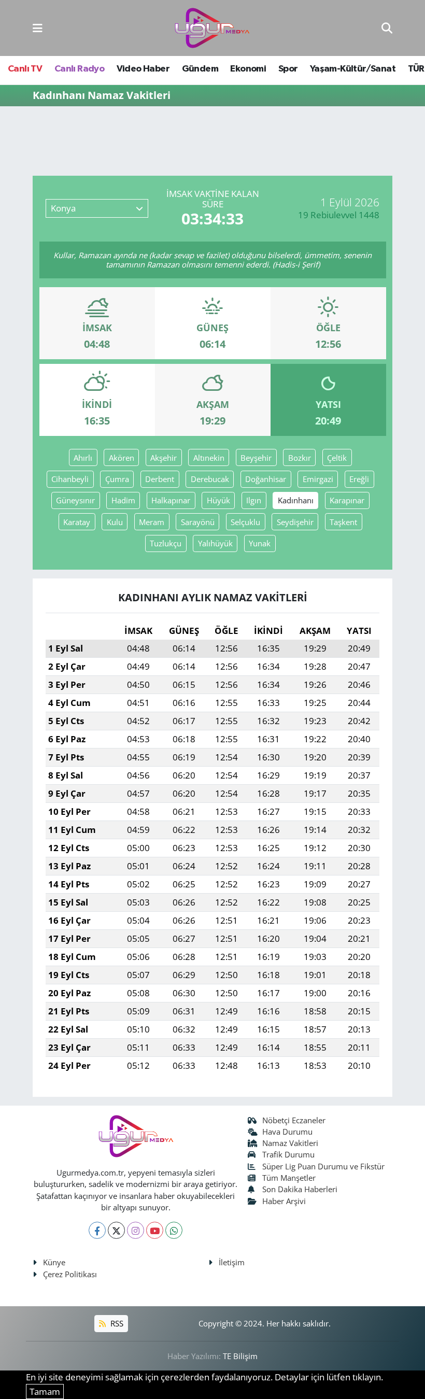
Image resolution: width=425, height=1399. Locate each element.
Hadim (123, 500)
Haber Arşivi (284, 1201)
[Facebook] (97, 1230)
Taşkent (343, 522)
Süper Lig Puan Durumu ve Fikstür (323, 1166)
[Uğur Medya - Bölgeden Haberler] (212, 28)
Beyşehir (256, 458)
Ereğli (359, 479)
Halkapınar (170, 500)
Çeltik (337, 458)
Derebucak (210, 479)
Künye (54, 1262)
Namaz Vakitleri (290, 1143)
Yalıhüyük (215, 543)
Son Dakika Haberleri (299, 1189)
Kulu (115, 522)
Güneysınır (75, 500)
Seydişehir (295, 522)
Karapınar (347, 500)
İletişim (232, 1262)
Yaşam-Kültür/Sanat (352, 69)
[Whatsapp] (173, 1230)
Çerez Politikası (70, 1274)
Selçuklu (245, 522)
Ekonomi (248, 69)
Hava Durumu (287, 1131)
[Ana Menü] (37, 28)
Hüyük (218, 500)
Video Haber (143, 69)
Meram (151, 522)
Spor (288, 69)
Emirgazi (318, 479)
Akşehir (163, 458)
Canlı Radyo (79, 69)
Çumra (117, 479)
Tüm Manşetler (289, 1177)
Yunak (260, 543)
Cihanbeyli (70, 479)
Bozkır (299, 458)
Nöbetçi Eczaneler (293, 1120)
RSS (115, 1323)
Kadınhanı (296, 500)
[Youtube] (154, 1230)
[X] (116, 1230)
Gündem (200, 69)
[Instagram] (135, 1230)
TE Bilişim (240, 1356)
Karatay (76, 522)
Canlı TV (25, 69)
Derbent (159, 479)
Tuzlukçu (165, 543)
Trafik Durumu (288, 1154)
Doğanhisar (265, 479)
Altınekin (208, 458)
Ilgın (253, 500)
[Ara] (386, 28)
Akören (121, 458)
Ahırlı (83, 458)
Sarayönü (198, 522)
